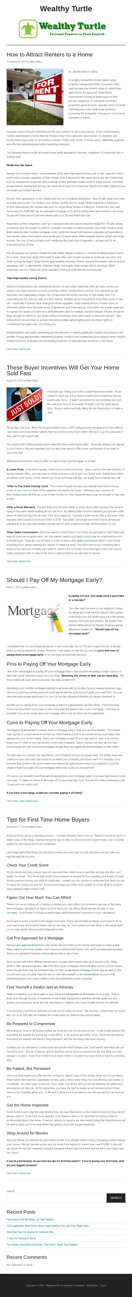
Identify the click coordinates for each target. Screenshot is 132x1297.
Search (11, 1191)
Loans (22, 801)
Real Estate (25, 349)
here (14, 912)
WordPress (92, 1285)
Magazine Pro (53, 1285)
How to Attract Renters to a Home (50, 54)
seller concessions (87, 540)
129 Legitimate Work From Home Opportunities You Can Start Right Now (48, 1225)
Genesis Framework (74, 1285)
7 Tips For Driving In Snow (21, 1238)
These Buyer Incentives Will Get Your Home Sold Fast (63, 370)
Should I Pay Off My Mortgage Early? (54, 580)
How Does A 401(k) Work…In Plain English (30, 1219)
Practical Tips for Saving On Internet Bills (30, 1232)
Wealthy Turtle (66, 8)
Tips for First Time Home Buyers (48, 819)
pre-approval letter (27, 945)
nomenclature (91, 974)
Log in (103, 1285)
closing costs (19, 494)
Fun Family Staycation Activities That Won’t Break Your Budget (42, 1244)
